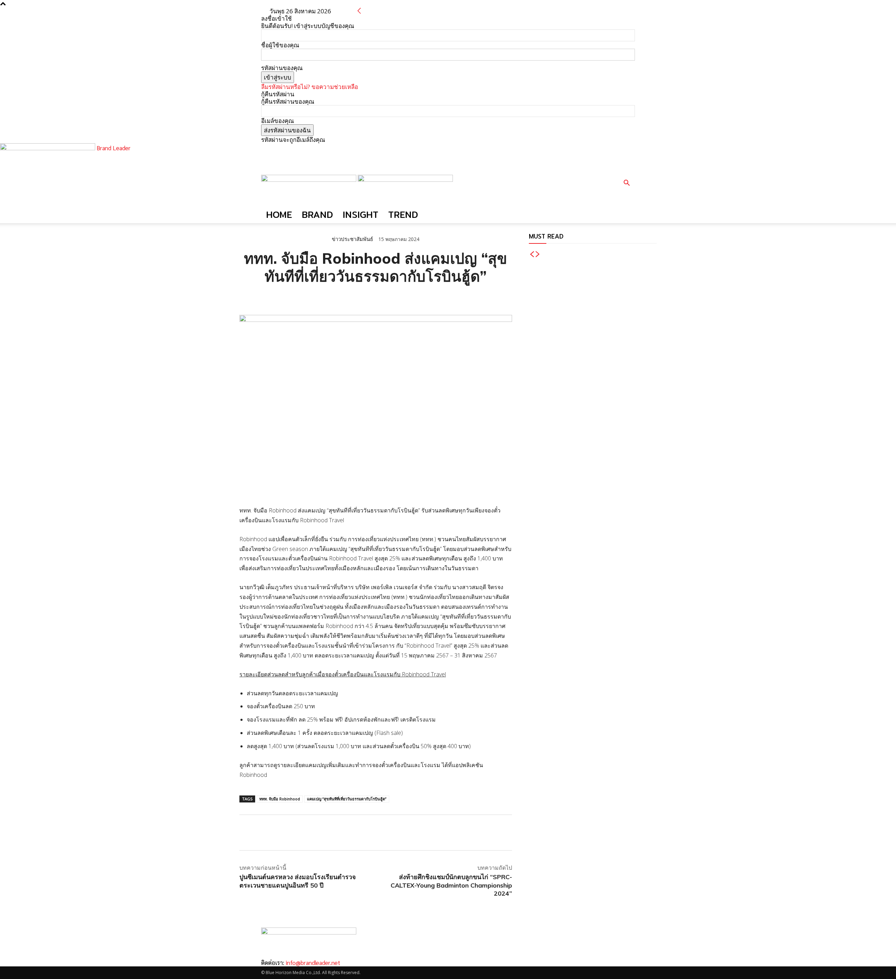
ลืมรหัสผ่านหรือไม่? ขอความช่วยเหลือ (309, 87)
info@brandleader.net (313, 962)
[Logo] (309, 179)
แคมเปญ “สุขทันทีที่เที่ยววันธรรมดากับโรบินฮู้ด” (346, 798)
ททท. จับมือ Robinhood (279, 798)
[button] (626, 183)
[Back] (359, 11)
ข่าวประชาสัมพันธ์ (352, 239)
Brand (317, 214)
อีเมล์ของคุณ (277, 121)
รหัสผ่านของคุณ (282, 68)
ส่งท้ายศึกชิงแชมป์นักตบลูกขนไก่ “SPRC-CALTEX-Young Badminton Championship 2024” (451, 885)
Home (279, 214)
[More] (327, 297)
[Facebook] (246, 297)
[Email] (295, 297)
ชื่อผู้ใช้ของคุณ (280, 45)
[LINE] (279, 297)
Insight (360, 214)
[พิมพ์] (311, 297)
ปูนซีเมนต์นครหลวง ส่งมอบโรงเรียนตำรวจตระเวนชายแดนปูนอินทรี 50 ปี (297, 881)
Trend (403, 214)
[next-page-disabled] (538, 254)
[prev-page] (532, 254)
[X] (262, 297)
